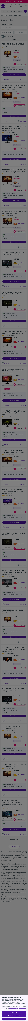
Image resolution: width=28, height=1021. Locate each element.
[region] (14, 1008)
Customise (14, 1019)
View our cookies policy (14, 1008)
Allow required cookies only (14, 1015)
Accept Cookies (14, 1012)
